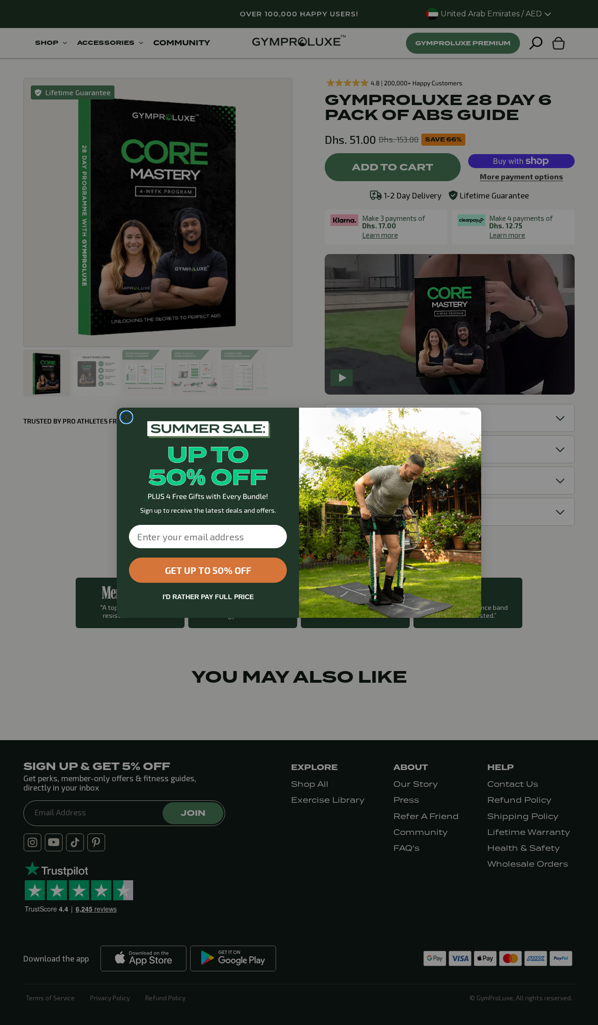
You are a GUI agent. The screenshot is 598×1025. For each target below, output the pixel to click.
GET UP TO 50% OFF (208, 570)
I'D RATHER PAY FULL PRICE (208, 597)
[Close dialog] (126, 417)
